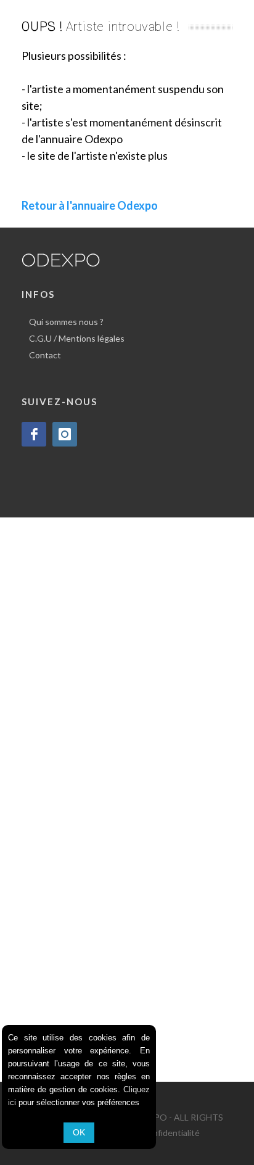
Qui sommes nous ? (66, 321)
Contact (45, 355)
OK (79, 1132)
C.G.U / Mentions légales (77, 338)
